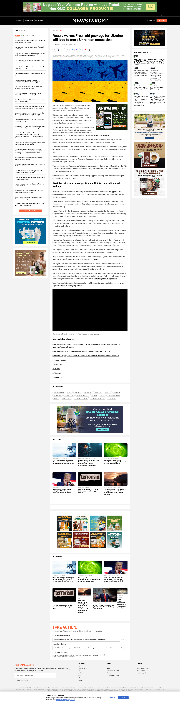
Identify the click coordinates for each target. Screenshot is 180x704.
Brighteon (21, 15)
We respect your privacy (21, 680)
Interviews (40, 15)
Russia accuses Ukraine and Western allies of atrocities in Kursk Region (121, 604)
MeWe (79, 675)
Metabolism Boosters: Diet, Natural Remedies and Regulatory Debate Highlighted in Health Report (30, 107)
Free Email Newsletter (143, 668)
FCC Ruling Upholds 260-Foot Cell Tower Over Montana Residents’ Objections (28, 87)
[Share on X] (68, 50)
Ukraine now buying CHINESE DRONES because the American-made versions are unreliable (85, 356)
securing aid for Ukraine (89, 259)
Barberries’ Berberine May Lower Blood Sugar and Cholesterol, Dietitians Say (30, 165)
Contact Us (140, 666)
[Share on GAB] (81, 50)
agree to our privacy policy (65, 700)
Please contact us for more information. (64, 656)
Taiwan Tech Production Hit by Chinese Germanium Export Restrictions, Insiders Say (30, 143)
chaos (67, 55)
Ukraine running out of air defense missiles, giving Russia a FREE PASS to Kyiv (81, 351)
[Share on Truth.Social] (76, 50)
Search (165, 15)
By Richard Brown (59, 45)
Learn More (112, 697)
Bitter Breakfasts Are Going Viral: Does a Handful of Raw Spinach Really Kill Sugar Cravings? (29, 113)
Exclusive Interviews (113, 675)
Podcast (109, 673)
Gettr (79, 670)
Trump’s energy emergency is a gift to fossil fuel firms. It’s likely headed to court (103, 606)
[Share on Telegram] (72, 50)
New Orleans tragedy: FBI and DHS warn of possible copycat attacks (88, 490)
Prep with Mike (31, 15)
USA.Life (80, 680)
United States (82, 57)
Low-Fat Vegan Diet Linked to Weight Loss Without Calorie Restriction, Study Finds (28, 94)
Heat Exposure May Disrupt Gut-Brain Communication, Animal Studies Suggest (27, 81)
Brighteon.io (81, 666)
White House (115, 57)
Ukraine (76, 57)
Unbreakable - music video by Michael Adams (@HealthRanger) (157, 87)
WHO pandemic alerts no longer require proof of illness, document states (29, 158)
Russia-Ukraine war (67, 57)
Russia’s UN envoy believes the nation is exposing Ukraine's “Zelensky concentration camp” (30, 127)
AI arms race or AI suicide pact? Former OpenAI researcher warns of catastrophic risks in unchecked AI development (89, 462)
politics (54, 57)
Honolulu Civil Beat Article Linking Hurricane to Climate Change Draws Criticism (29, 171)
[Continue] (54, 675)
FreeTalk (80, 673)
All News (109, 668)
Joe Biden (97, 55)
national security (120, 55)
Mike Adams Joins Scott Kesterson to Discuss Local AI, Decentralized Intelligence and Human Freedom (141, 74)
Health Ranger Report (141, 52)
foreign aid (86, 55)
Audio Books (48, 15)
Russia (59, 57)
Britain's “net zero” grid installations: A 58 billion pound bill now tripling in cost (29, 191)
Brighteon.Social (82, 668)
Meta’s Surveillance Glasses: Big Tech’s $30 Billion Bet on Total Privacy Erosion (30, 41)
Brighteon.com (95, 334)
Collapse (60, 30)
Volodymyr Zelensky (93, 57)
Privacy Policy (141, 670)
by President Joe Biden (104, 252)
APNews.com (57, 373)
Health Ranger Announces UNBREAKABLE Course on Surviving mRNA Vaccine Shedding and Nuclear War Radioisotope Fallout (156, 75)
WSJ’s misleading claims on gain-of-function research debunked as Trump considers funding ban (63, 461)
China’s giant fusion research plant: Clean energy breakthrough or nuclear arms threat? (115, 461)
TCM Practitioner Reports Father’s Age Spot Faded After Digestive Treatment (30, 178)
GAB (79, 678)
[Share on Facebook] (63, 50)
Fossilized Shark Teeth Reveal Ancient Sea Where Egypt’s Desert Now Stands (29, 204)
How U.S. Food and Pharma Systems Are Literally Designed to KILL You (141, 88)
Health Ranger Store (142, 673)
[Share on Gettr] (85, 50)
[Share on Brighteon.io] (59, 50)
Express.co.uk (57, 364)
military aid (104, 55)
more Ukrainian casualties (72, 111)
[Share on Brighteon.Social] (54, 50)
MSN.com (56, 369)
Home (14, 15)
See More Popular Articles (31, 211)
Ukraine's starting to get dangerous (97, 135)
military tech (111, 55)
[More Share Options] (90, 50)
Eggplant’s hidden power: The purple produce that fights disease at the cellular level (30, 54)
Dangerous (79, 55)
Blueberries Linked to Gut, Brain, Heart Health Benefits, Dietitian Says (28, 198)
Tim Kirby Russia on (82, 334)
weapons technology (105, 57)
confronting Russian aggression (105, 279)
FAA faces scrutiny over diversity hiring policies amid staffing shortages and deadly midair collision (115, 491)
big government (60, 55)
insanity (91, 55)
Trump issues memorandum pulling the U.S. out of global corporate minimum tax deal (61, 490)
